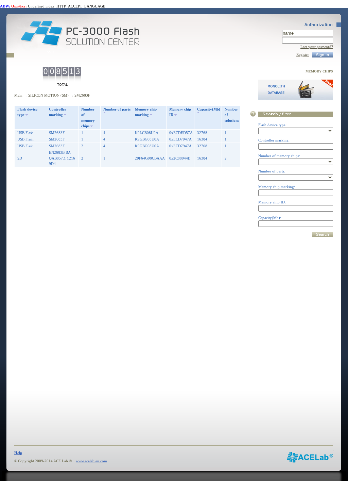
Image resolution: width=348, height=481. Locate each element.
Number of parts (116, 109)
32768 (202, 133)
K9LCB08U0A (146, 133)
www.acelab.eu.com (91, 461)
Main (18, 95)
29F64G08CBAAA (150, 158)
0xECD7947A (180, 139)
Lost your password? (316, 47)
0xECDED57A (181, 133)
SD (19, 158)
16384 (202, 139)
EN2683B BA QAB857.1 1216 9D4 (62, 158)
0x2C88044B (179, 158)
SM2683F (82, 95)
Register (302, 54)
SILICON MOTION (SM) (48, 95)
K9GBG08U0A (147, 139)
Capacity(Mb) (208, 109)
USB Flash (25, 133)
